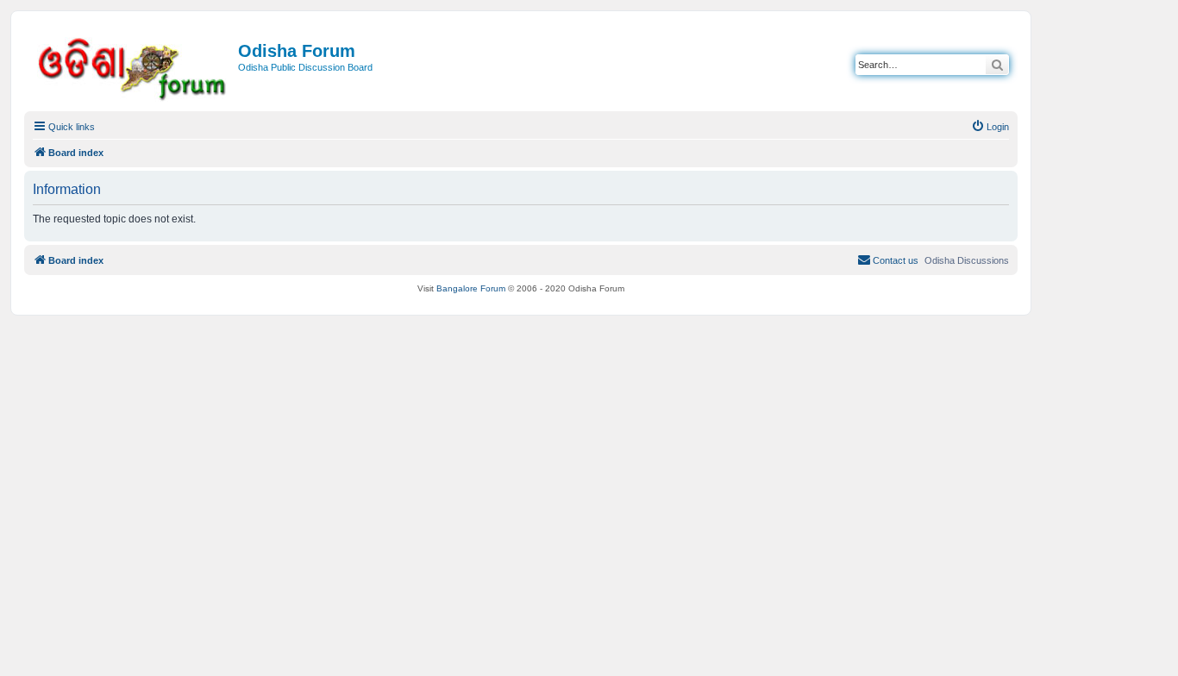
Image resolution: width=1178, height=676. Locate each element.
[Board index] (133, 65)
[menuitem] (990, 126)
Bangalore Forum (470, 288)
